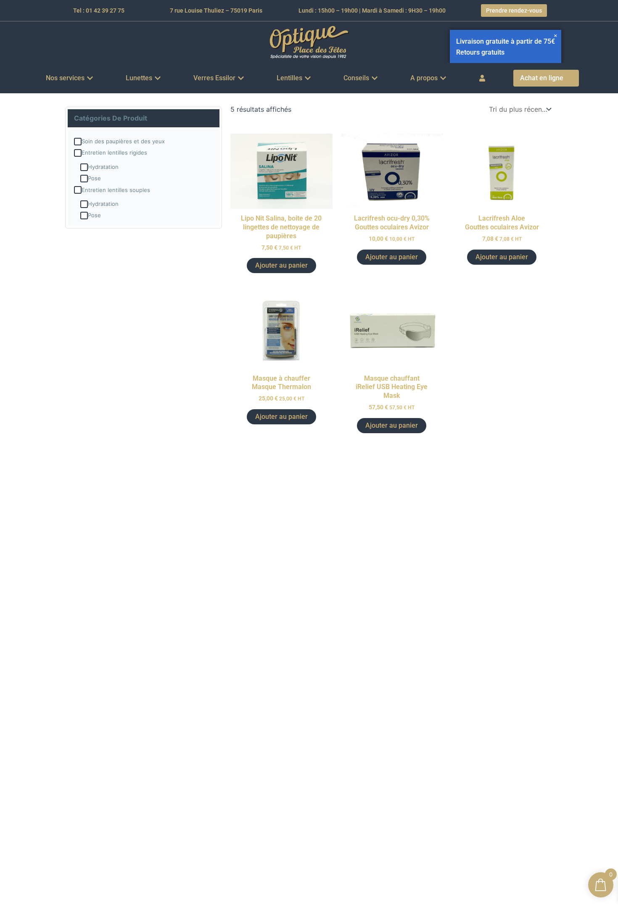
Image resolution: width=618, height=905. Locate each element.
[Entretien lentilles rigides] (78, 153)
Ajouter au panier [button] (281, 265)
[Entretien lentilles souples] (78, 190)
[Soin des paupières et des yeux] (78, 141)
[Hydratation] (84, 167)
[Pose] (84, 178)
